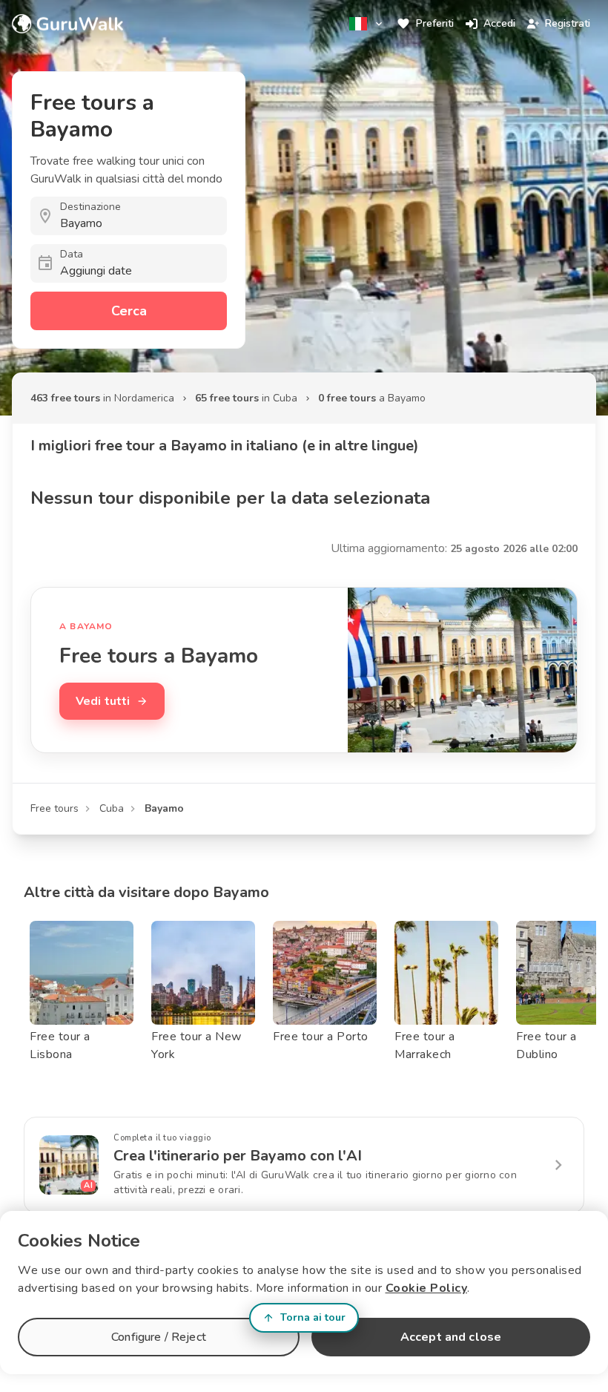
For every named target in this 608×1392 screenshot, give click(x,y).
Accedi (499, 23)
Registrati (567, 23)
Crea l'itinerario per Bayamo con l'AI (237, 1156)
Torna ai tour (313, 1317)
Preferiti (435, 23)
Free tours (54, 808)
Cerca (129, 311)
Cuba (111, 808)
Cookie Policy (427, 1288)
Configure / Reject (158, 1337)
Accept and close (450, 1337)
